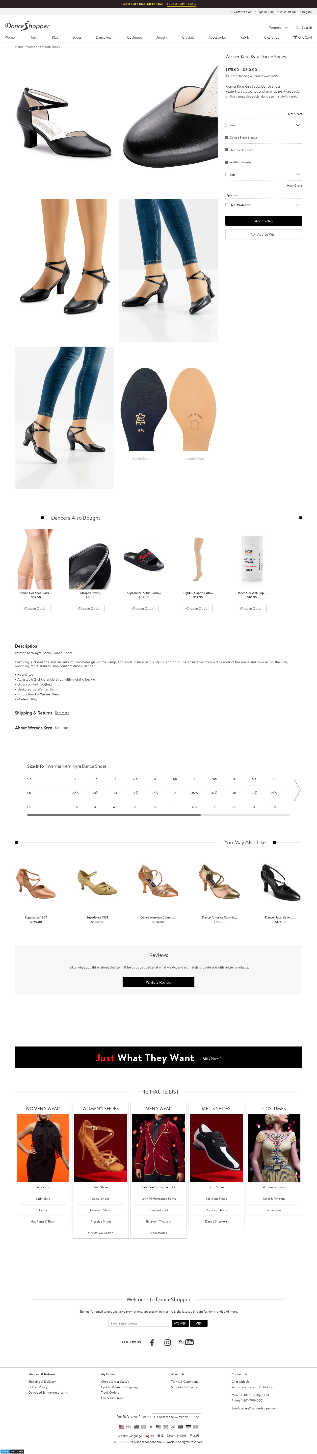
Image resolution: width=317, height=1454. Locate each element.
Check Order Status (115, 1381)
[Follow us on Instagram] (167, 1342)
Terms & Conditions (184, 1381)
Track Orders (110, 1392)
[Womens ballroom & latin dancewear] (43, 1148)
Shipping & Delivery (42, 1381)
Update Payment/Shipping (119, 1387)
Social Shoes (100, 1198)
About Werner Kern (33, 727)
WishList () (288, 11)
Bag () (307, 11)
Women (31, 46)
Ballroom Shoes (100, 1210)
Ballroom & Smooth (274, 1187)
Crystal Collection (100, 1232)
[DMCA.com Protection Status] (12, 1451)
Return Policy (38, 1387)
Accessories (158, 1232)
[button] (20, 790)
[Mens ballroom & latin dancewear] (158, 1148)
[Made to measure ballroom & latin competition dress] (274, 1148)
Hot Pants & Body (42, 1221)
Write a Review (158, 982)
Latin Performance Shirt (158, 1187)
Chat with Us (242, 11)
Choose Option (36, 608)
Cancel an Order (112, 1398)
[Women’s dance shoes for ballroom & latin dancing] (100, 1148)
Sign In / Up (266, 11)
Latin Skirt (43, 1198)
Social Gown (274, 1210)
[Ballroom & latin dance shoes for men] (216, 1148)
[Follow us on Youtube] (186, 1342)
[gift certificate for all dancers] (158, 1057)
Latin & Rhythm (274, 1198)
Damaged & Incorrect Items (48, 1392)
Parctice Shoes (216, 1210)
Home (19, 46)
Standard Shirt (158, 1210)
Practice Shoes (100, 1221)
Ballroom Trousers (158, 1221)
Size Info (35, 766)
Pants (43, 1210)
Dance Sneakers (216, 1221)
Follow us (131, 1342)
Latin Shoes (100, 1187)
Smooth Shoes (50, 46)
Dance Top (42, 1187)
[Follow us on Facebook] (152, 1342)
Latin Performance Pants (158, 1198)
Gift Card (305, 37)
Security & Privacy (184, 1387)
